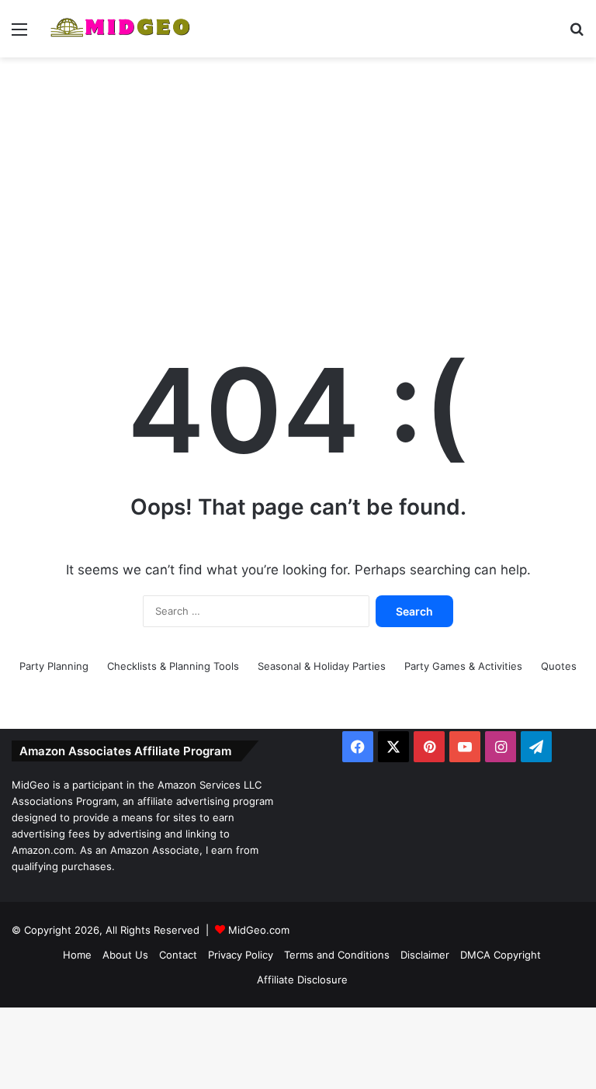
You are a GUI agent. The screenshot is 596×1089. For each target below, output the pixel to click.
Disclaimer (424, 955)
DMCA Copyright (500, 955)
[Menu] (19, 34)
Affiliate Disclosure (302, 979)
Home (77, 955)
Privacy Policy (240, 955)
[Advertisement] (298, 181)
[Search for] (576, 34)
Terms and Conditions (337, 955)
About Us (125, 955)
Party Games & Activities (463, 666)
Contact (178, 955)
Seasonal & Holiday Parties (322, 666)
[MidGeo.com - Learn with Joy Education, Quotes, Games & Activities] (121, 29)
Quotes (559, 666)
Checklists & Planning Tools (173, 666)
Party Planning (53, 666)
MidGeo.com (258, 930)
